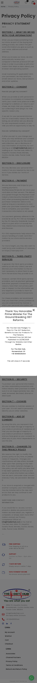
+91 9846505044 (18, 354)
